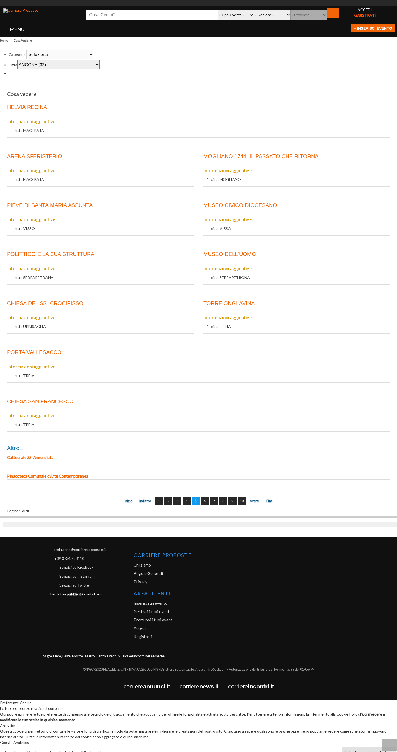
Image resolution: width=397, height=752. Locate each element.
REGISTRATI (364, 15)
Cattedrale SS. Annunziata (30, 457)
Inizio (128, 501)
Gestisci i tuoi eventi (152, 611)
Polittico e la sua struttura (50, 254)
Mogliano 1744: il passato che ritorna (260, 156)
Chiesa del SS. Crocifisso (45, 303)
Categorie (17, 54)
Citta (13, 64)
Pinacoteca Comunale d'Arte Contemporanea (47, 476)
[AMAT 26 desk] (198, 3)
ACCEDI (365, 9)
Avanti (254, 501)
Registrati (143, 636)
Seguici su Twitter (74, 585)
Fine (269, 501)
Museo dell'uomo (229, 254)
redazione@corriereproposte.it (80, 549)
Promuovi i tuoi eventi (153, 619)
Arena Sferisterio (34, 156)
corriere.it (151, 687)
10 (242, 501)
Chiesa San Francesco (40, 401)
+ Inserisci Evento (373, 28)
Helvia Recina (27, 107)
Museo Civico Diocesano (240, 205)
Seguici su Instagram (77, 576)
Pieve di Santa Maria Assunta (50, 205)
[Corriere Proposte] (20, 10)
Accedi (140, 628)
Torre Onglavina (229, 303)
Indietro (145, 501)
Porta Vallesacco (34, 352)
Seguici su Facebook (76, 567)
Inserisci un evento (150, 603)
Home (4, 40)
